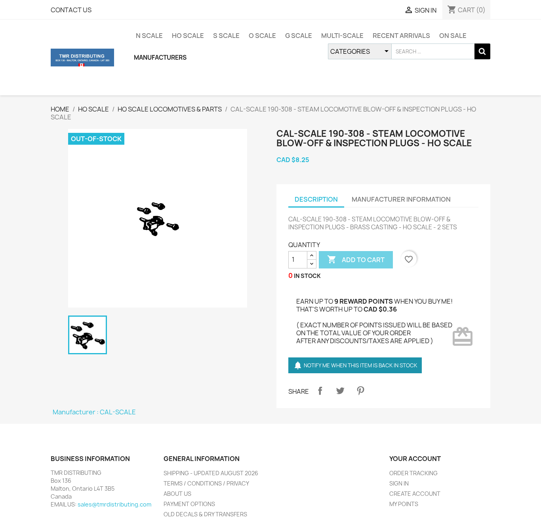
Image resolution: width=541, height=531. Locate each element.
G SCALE (298, 35)
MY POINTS (403, 504)
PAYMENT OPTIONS (189, 504)
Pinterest (360, 391)
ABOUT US (177, 493)
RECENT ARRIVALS (401, 35)
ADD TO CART (356, 259)
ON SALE (453, 35)
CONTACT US (71, 10)
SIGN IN (399, 483)
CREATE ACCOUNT (414, 493)
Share (320, 391)
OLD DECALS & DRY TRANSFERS (205, 514)
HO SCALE (188, 35)
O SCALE (262, 35)
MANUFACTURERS (160, 57)
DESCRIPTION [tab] (316, 199)
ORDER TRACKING (413, 473)
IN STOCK (307, 276)
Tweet (340, 391)
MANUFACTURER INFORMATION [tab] (401, 199)
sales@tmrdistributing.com (114, 504)
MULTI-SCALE (342, 35)
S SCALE (226, 35)
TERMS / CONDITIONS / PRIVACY (206, 483)
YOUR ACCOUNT (415, 458)
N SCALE (149, 35)
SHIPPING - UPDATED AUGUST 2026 (211, 473)
